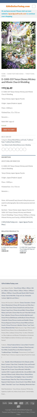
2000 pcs (3, 293)
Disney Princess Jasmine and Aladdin (18, 320)
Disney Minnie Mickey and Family (17, 140)
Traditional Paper (6, 352)
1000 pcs (31, 290)
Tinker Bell (9, 384)
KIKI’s (8, 372)
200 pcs (29, 288)
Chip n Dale (14, 364)
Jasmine (3, 372)
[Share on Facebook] (6, 149)
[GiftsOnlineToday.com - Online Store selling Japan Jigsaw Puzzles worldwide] (18, 6)
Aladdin (7, 362)
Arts (23, 362)
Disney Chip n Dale (6, 307)
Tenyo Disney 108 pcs (20, 288)
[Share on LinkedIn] (24, 149)
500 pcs (21, 290)
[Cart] (33, 6)
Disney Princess (29, 367)
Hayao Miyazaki (19, 369)
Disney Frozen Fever (7, 310)
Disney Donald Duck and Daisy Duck (23, 307)
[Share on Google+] (21, 149)
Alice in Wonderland (16, 362)
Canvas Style (24, 345)
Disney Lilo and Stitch (19, 310)
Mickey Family (9, 145)
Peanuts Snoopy (5, 379)
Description (6, 157)
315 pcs (11, 290)
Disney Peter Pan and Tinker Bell (22, 312)
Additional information (10, 161)
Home (3, 74)
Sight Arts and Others (13, 298)
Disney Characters (25, 302)
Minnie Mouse (10, 377)
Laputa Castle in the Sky (17, 372)
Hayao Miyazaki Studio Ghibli (21, 293)
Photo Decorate (29, 347)
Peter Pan (13, 379)
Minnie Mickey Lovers (19, 145)
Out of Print (29, 377)
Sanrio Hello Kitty (11, 295)
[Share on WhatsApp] (3, 149)
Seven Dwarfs (20, 382)
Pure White (4, 350)
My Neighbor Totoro (20, 377)
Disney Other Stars (19, 367)
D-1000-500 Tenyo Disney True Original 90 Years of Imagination (28, 249)
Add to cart (9, 130)
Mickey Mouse (20, 374)
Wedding (28, 145)
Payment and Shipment (9, 412)
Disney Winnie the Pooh (8, 328)
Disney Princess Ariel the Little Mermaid (22, 315)
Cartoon (7, 364)
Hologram (21, 347)
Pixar (18, 379)
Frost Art (31, 345)
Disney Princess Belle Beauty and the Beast (13, 317)
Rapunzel (4, 382)
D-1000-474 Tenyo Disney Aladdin (9, 248)
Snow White (28, 382)
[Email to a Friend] (14, 149)
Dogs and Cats (20, 295)
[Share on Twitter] (10, 149)
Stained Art (27, 350)
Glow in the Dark (6, 347)
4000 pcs (9, 293)
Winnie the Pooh (30, 384)
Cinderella (21, 364)
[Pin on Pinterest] (17, 149)
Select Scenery (11, 382)
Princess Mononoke (26, 379)
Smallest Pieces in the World (16, 350)
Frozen (12, 369)
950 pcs (26, 290)
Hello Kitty (27, 369)
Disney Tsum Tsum (28, 325)
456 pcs (16, 290)
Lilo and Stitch (28, 372)
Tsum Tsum (15, 384)
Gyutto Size (14, 347)
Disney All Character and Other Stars (24, 305)
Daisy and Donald (29, 364)
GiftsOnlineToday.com (10, 222)
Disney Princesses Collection (14, 325)
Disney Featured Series (15, 74)
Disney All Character (7, 367)
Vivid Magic (15, 352)
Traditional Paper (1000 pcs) (13, 142)
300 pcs (6, 290)
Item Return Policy (23, 412)
